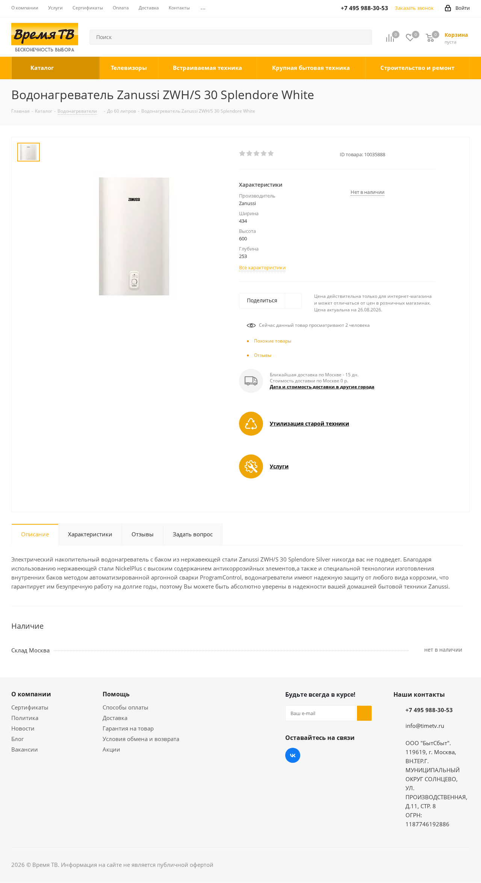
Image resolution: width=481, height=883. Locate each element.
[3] (256, 154)
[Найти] (363, 37)
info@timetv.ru (424, 725)
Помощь (116, 694)
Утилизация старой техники (309, 423)
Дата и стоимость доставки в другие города (322, 386)
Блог (17, 739)
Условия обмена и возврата (141, 739)
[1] (242, 154)
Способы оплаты (125, 707)
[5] (271, 154)
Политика (24, 717)
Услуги (279, 466)
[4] (264, 154)
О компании (31, 694)
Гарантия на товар (128, 728)
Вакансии (24, 749)
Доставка (115, 717)
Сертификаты (29, 707)
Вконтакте (292, 755)
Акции (111, 749)
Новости (23, 728)
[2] (249, 154)
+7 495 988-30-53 (429, 710)
